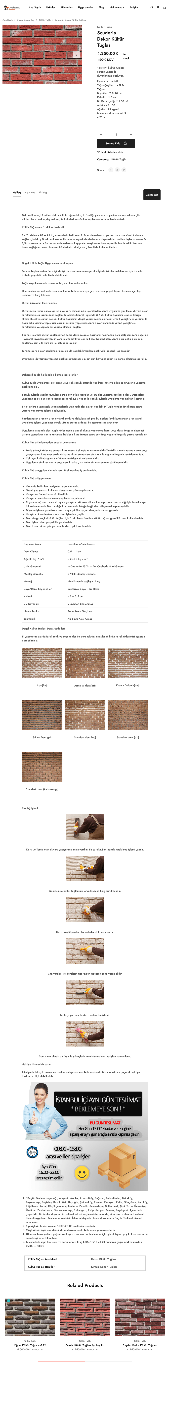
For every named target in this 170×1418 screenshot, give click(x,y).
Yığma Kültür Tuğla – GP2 (30, 1345)
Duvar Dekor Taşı (26, 20)
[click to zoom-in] (42, 54)
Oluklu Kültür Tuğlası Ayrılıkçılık (85, 1345)
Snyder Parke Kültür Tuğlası (140, 1345)
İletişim (133, 7)
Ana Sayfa (35, 7)
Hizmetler (67, 7)
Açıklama (30, 192)
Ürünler (50, 7)
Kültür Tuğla (45, 20)
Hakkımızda (117, 7)
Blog (101, 7)
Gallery (17, 192)
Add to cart (152, 194)
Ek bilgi (43, 192)
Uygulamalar (85, 7)
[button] (25, 1331)
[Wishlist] (49, 1303)
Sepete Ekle (113, 143)
